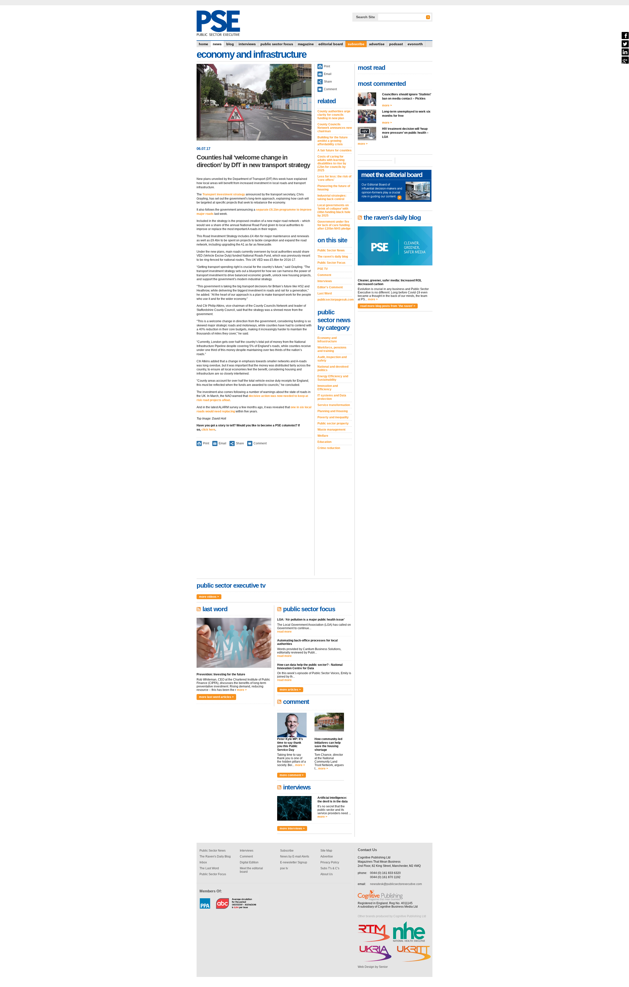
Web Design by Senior (373, 967)
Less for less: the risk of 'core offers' (334, 178)
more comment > (291, 775)
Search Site (365, 17)
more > (242, 690)
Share (240, 443)
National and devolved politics (332, 368)
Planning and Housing (332, 411)
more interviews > (292, 828)
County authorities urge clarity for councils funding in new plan (333, 115)
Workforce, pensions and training (331, 349)
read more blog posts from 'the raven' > (387, 306)
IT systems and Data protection (331, 397)
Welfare (322, 435)
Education (324, 442)
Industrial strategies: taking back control (331, 197)
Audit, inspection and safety (332, 358)
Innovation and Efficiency (327, 387)
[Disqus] (254, 514)
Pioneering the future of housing (333, 187)
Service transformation (333, 405)
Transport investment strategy (223, 194)
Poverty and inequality (333, 417)
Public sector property (333, 423)
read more (284, 631)
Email (222, 443)
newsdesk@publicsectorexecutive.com (396, 884)
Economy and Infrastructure (327, 339)
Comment (260, 443)
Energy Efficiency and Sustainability (332, 378)
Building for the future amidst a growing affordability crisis (332, 141)
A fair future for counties (334, 150)
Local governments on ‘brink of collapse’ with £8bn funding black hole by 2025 (333, 210)
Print (206, 443)
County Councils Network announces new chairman (334, 128)
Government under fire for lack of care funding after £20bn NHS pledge (334, 225)
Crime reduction (328, 448)
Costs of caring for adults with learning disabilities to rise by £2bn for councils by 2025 (331, 163)
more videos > (209, 596)
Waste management (331, 429)
